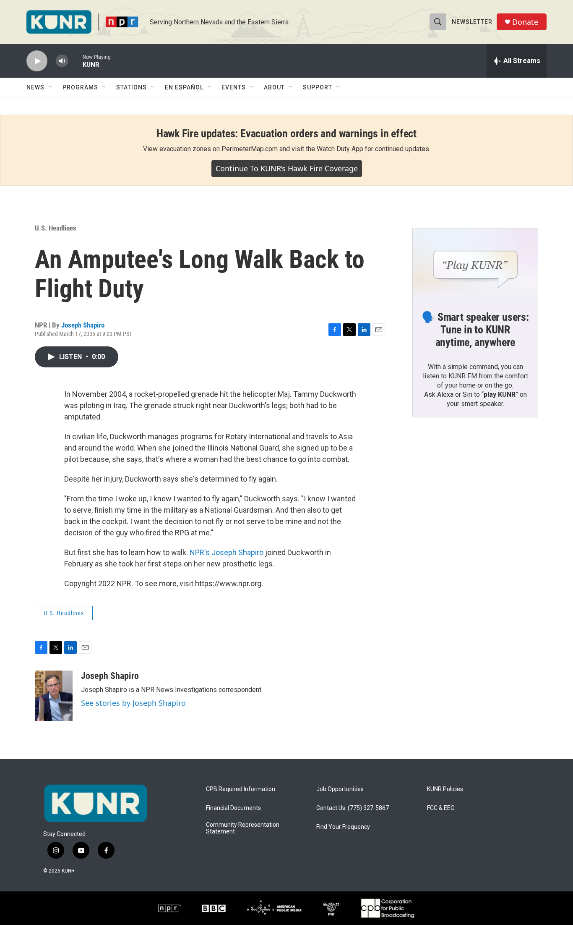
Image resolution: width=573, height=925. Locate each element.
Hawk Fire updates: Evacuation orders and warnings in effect (286, 133)
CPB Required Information (240, 789)
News (35, 87)
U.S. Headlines (55, 228)
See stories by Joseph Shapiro (133, 703)
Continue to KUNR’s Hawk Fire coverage (287, 168)
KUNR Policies (445, 789)
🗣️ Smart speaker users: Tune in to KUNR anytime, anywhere (475, 330)
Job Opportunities (340, 789)
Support (317, 87)
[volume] (62, 61)
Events (233, 87)
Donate (525, 22)
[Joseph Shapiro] (54, 696)
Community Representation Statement (242, 828)
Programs (80, 87)
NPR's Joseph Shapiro (226, 552)
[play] (37, 61)
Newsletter (472, 21)
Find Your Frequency (343, 827)
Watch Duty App (340, 149)
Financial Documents (233, 808)
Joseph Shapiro (82, 325)
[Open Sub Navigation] (50, 87)
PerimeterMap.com (249, 149)
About (274, 87)
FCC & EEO (441, 808)
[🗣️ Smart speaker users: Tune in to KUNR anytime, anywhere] (475, 263)
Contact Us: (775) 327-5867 (352, 808)
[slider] (75, 60)
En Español (184, 87)
